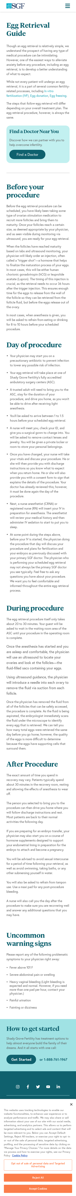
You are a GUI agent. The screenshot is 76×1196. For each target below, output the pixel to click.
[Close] (71, 1104)
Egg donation (39, 96)
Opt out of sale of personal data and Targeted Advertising (38, 1165)
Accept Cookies (38, 1188)
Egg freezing (57, 96)
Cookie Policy (19, 1155)
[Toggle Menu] (68, 6)
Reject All (37, 1177)
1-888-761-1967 (55, 1059)
